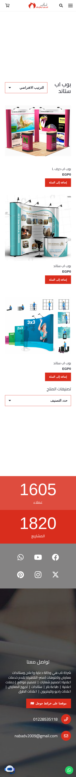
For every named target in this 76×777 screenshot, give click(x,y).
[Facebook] (55, 557)
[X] (55, 575)
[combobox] (38, 400)
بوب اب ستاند (62, 266)
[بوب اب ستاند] (38, 228)
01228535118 (45, 719)
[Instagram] (38, 575)
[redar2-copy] (38, 5)
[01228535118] (64, 719)
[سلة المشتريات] (7, 5)
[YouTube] (38, 557)
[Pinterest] (20, 575)
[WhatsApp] (20, 557)
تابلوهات (52, 677)
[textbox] (59, 400)
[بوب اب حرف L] (38, 131)
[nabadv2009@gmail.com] (64, 736)
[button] (70, 5)
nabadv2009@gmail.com (36, 736)
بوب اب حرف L (61, 169)
